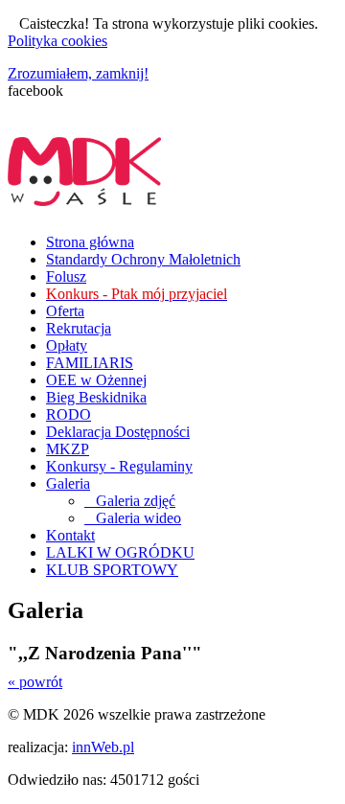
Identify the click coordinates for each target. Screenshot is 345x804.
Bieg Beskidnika (96, 397)
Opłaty (66, 345)
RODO (68, 414)
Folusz (66, 276)
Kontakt (70, 535)
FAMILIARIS (89, 363)
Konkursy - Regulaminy (119, 466)
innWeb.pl (103, 747)
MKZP (67, 449)
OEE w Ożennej (96, 380)
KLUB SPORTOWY (112, 570)
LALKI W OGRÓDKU (120, 552)
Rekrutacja (78, 328)
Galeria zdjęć (129, 501)
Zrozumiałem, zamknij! (78, 73)
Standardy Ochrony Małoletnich (143, 259)
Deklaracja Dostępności (118, 432)
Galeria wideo (132, 518)
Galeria (68, 483)
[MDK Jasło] (84, 195)
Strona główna (90, 242)
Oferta (65, 311)
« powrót (35, 682)
